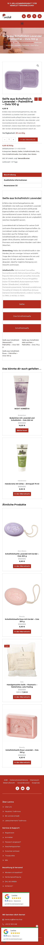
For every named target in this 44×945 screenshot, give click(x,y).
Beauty (14, 151)
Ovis (15, 42)
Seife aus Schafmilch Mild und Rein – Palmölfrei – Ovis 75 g (30, 342)
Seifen (20, 151)
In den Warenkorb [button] (22, 494)
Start (4, 42)
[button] (34, 16)
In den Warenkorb (28, 139)
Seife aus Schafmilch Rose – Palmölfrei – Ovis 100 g (10, 353)
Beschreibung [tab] (10, 175)
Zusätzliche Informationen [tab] (15, 180)
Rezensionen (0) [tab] (10, 185)
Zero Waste (32, 154)
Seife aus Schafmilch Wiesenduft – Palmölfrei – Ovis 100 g (10, 343)
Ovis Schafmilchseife (26, 42)
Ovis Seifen (23, 154)
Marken (10, 42)
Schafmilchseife (29, 151)
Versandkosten (24, 158)
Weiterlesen (22, 430)
